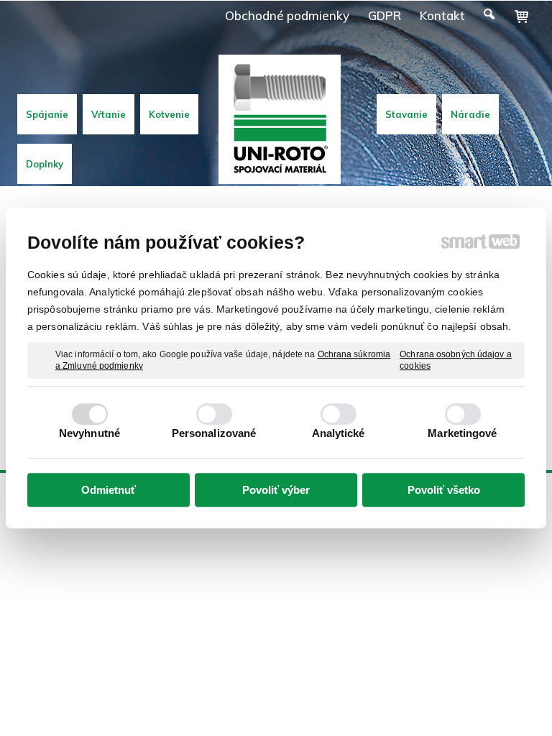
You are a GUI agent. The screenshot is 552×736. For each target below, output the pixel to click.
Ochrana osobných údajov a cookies (456, 360)
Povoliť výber (276, 490)
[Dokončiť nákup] (521, 16)
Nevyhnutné (89, 433)
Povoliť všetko (444, 490)
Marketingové (462, 433)
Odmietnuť (108, 490)
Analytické (338, 433)
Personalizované (214, 433)
